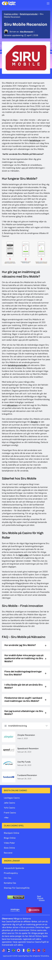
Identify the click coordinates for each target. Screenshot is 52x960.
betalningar (35, 140)
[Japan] (18, 950)
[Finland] (8, 950)
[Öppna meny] (48, 3)
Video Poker (9, 843)
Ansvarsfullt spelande (14, 868)
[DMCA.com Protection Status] (15, 897)
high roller (24, 555)
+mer (6, 817)
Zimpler (34, 422)
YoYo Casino (9, 807)
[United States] (3, 950)
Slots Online (9, 847)
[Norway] (43, 950)
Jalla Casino (9, 802)
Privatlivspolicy (11, 873)
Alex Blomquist (26, 31)
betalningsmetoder (17, 365)
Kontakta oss (10, 883)
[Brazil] (13, 950)
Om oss (7, 878)
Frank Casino (10, 812)
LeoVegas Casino (12, 797)
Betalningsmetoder (29, 14)
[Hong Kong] (38, 950)
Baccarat (8, 852)
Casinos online (11, 14)
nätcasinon (12, 405)
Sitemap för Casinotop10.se (17, 888)
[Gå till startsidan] (9, 3)
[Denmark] (33, 950)
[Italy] (23, 950)
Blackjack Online (11, 833)
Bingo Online (10, 838)
